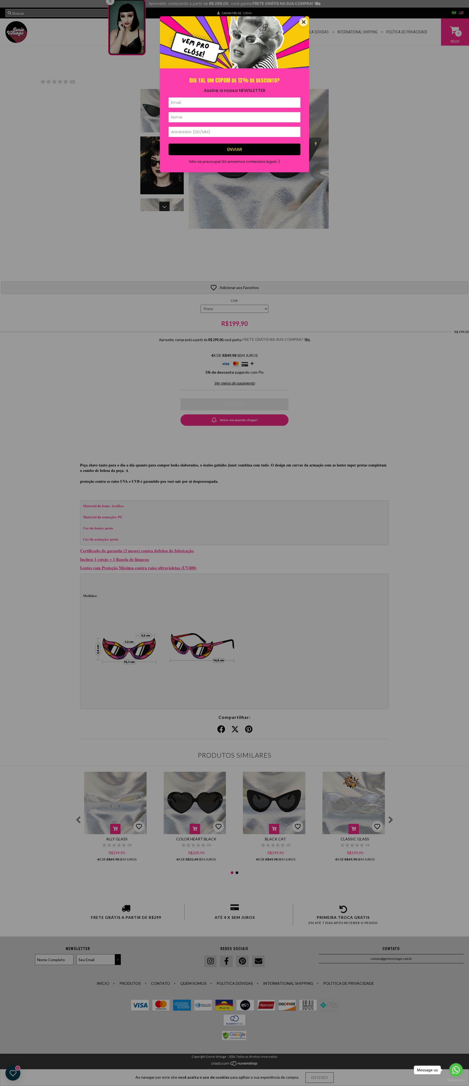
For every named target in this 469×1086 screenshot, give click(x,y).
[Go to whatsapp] (456, 1070)
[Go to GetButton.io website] (456, 1080)
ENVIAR (234, 149)
